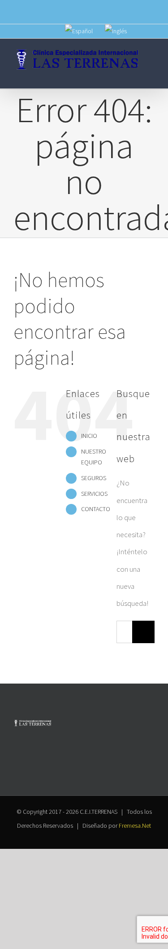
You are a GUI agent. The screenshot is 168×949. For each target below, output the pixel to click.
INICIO (89, 436)
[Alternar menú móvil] (151, 74)
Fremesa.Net (135, 825)
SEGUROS (93, 478)
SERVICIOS (94, 494)
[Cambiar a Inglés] (116, 31)
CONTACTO (95, 509)
